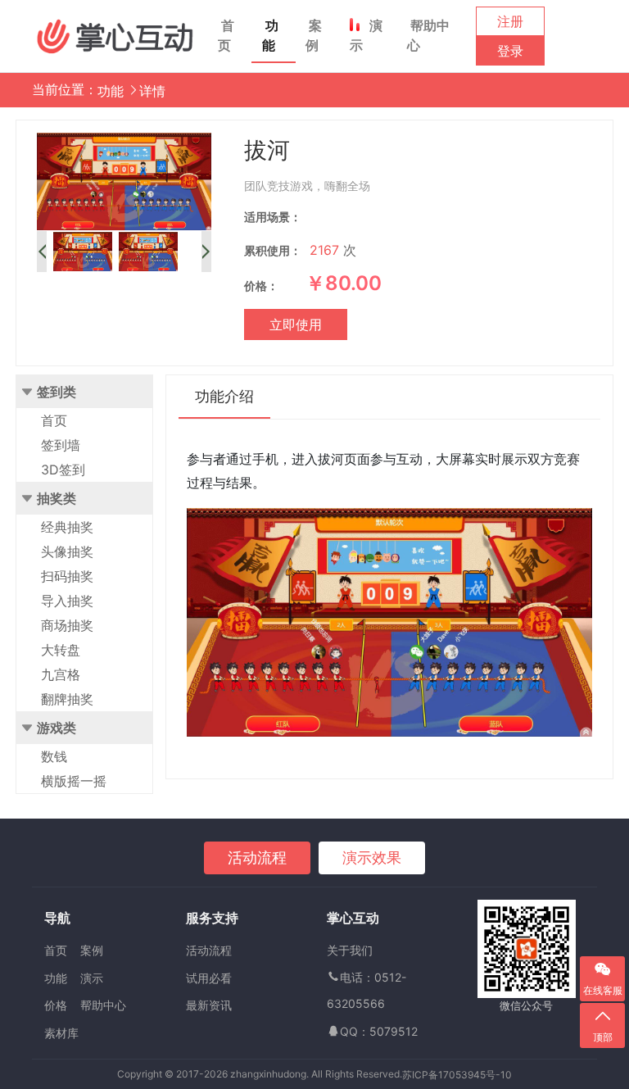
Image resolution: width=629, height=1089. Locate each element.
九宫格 (60, 674)
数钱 (54, 756)
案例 (313, 35)
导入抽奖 (67, 600)
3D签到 (63, 469)
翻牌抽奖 (67, 699)
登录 (510, 51)
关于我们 (350, 950)
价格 (55, 1005)
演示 (366, 35)
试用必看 (209, 978)
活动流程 (257, 857)
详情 (152, 91)
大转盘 (60, 650)
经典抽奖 (67, 527)
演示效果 (371, 857)
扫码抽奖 (67, 576)
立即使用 (295, 324)
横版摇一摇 (73, 781)
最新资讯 (209, 1005)
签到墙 (60, 445)
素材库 (61, 1033)
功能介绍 (224, 396)
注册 (510, 21)
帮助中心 (428, 35)
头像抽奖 (67, 551)
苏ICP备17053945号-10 (457, 1075)
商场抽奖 (67, 625)
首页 (226, 35)
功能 (270, 35)
